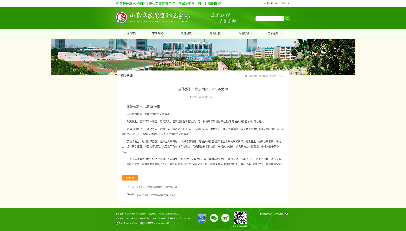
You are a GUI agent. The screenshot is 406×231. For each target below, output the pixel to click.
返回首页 (130, 178)
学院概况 (157, 33)
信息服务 (273, 33)
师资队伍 (215, 33)
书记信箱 (268, 3)
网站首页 (132, 33)
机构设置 (186, 33)
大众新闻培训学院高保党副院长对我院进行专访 (157, 187)
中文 (277, 3)
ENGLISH (285, 3)
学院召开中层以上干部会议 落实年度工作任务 (156, 195)
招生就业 (244, 33)
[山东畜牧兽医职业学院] (151, 18)
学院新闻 (274, 76)
